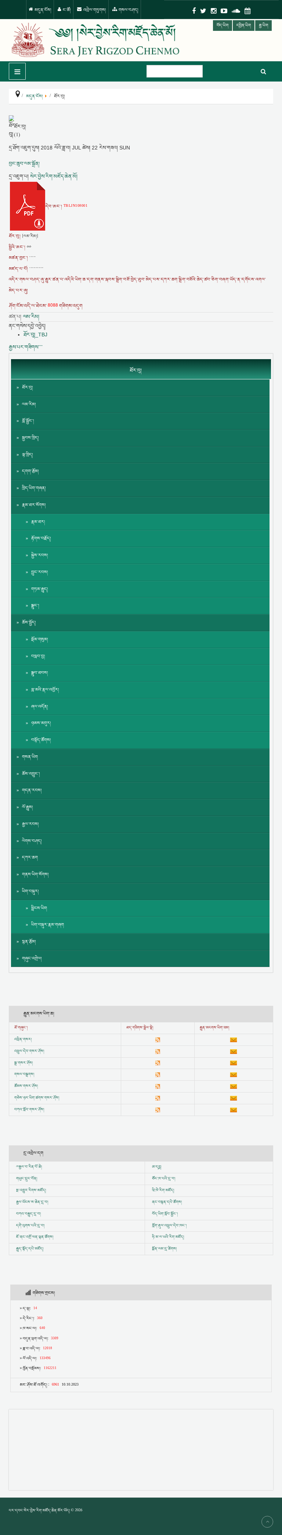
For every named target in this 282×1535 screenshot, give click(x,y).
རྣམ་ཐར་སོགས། (34, 505)
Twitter (203, 11)
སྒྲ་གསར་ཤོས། (23, 1063)
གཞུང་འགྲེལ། (32, 958)
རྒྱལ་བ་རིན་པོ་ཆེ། (30, 1167)
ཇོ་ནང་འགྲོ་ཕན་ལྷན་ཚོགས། (34, 1237)
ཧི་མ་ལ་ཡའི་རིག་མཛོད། (168, 1237)
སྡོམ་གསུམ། (39, 639)
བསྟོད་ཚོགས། (41, 740)
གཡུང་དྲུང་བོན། (26, 1179)
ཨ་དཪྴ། (156, 1167)
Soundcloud (235, 11)
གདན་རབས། (32, 790)
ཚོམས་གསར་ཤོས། (26, 1086)
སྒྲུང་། (35, 605)
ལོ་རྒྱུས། (27, 807)
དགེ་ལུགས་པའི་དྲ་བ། (30, 1226)
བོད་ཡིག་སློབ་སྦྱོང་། (165, 1214)
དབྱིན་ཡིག (243, 25)
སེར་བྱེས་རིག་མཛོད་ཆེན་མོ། (53, 176)
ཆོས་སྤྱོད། (29, 622)
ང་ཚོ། (66, 10)
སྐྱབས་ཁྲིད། (30, 437)
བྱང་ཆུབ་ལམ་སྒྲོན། (24, 164)
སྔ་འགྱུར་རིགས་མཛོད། (31, 1190)
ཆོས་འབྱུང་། (31, 773)
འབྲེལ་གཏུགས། (94, 10)
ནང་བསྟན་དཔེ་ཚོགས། (167, 1202)
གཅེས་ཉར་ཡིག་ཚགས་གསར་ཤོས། (36, 1098)
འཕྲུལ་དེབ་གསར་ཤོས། (29, 1051)
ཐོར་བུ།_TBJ (35, 334)
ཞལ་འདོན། (39, 706)
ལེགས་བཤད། (32, 841)
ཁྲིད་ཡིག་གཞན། (34, 488)
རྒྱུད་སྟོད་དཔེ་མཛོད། (29, 1249)
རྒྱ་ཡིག (263, 25)
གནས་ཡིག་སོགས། (35, 874)
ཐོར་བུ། (27, 387)
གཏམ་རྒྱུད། (39, 589)
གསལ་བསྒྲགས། (24, 1074)
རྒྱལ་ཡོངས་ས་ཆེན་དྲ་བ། (32, 1202)
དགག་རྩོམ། (30, 471)
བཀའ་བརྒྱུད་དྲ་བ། (28, 1214)
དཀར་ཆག (30, 857)
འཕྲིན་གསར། (23, 1040)
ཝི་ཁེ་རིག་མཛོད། (163, 1190)
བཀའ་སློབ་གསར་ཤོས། (29, 1110)
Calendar (247, 11)
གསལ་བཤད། (128, 10)
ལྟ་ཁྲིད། (27, 454)
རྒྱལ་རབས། (30, 824)
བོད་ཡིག (222, 25)
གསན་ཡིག (30, 757)
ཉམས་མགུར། (41, 723)
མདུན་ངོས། (42, 10)
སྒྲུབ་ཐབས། (39, 672)
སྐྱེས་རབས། (39, 555)
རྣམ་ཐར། (38, 522)
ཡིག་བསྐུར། (30, 891)
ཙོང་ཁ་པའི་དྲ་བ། (163, 1179)
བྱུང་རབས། (39, 572)
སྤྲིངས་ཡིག (39, 908)
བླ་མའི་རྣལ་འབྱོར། (45, 689)
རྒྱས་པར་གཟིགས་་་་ (26, 347)
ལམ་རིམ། (31, 316)
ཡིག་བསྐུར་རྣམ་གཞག (47, 924)
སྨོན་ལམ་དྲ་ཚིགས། (164, 1249)
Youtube (223, 11)
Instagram (213, 11)
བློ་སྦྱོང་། (28, 421)
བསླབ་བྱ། (38, 656)
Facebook (194, 11)
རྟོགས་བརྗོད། (41, 538)
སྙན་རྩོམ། (29, 941)
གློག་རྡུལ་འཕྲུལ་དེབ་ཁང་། (169, 1226)
